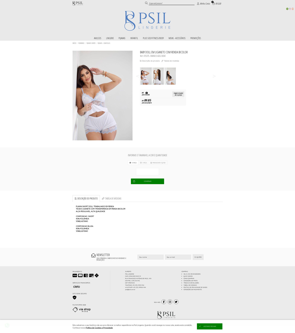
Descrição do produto (87, 198)
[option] (146, 76)
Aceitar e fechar (210, 326)
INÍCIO (74, 43)
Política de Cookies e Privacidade (99, 328)
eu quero (198, 257)
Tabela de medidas (113, 198)
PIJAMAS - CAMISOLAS (104, 43)
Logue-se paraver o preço (178, 94)
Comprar (147, 181)
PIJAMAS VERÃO (91, 43)
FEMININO (81, 43)
